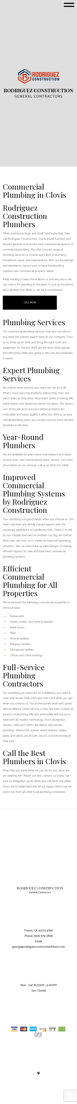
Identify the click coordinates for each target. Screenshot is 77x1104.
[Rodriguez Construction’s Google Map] (38, 1073)
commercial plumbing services (26, 331)
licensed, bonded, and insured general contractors (37, 241)
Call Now (30, 303)
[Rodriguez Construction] (39, 76)
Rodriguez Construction (40, 888)
